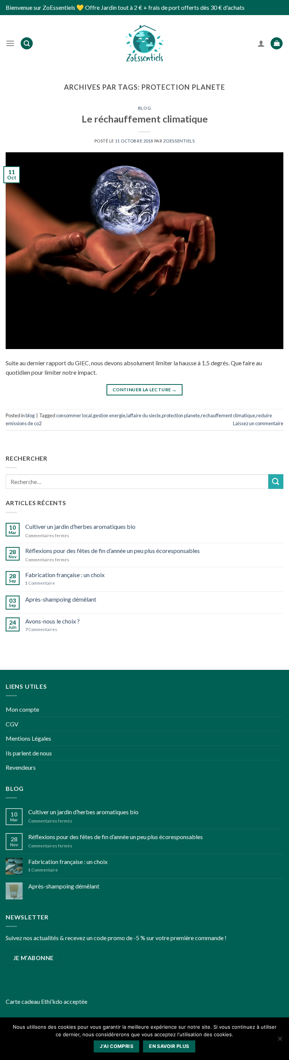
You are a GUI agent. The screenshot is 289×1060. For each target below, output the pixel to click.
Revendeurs (21, 767)
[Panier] (277, 43)
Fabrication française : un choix (65, 574)
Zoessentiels (179, 140)
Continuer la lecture (144, 389)
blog (144, 108)
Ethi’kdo (51, 1001)
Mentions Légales (28, 738)
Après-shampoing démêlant (60, 599)
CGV (12, 724)
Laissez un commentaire (258, 423)
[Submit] (275, 481)
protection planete (181, 415)
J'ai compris (116, 1046)
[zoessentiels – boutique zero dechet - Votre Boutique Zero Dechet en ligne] (144, 43)
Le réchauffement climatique (145, 118)
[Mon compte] (261, 43)
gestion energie (109, 415)
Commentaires (41, 629)
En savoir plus (169, 1046)
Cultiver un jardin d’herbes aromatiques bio (80, 526)
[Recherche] (27, 43)
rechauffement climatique (228, 415)
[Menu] (10, 43)
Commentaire (40, 583)
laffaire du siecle (143, 415)
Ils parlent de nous (29, 753)
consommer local (74, 415)
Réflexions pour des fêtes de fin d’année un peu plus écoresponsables (112, 550)
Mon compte (22, 709)
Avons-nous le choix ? (52, 621)
